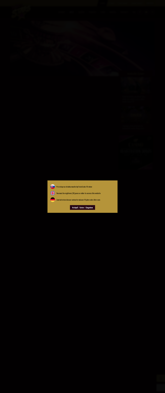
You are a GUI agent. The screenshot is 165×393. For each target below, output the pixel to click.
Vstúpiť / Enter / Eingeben (82, 207)
